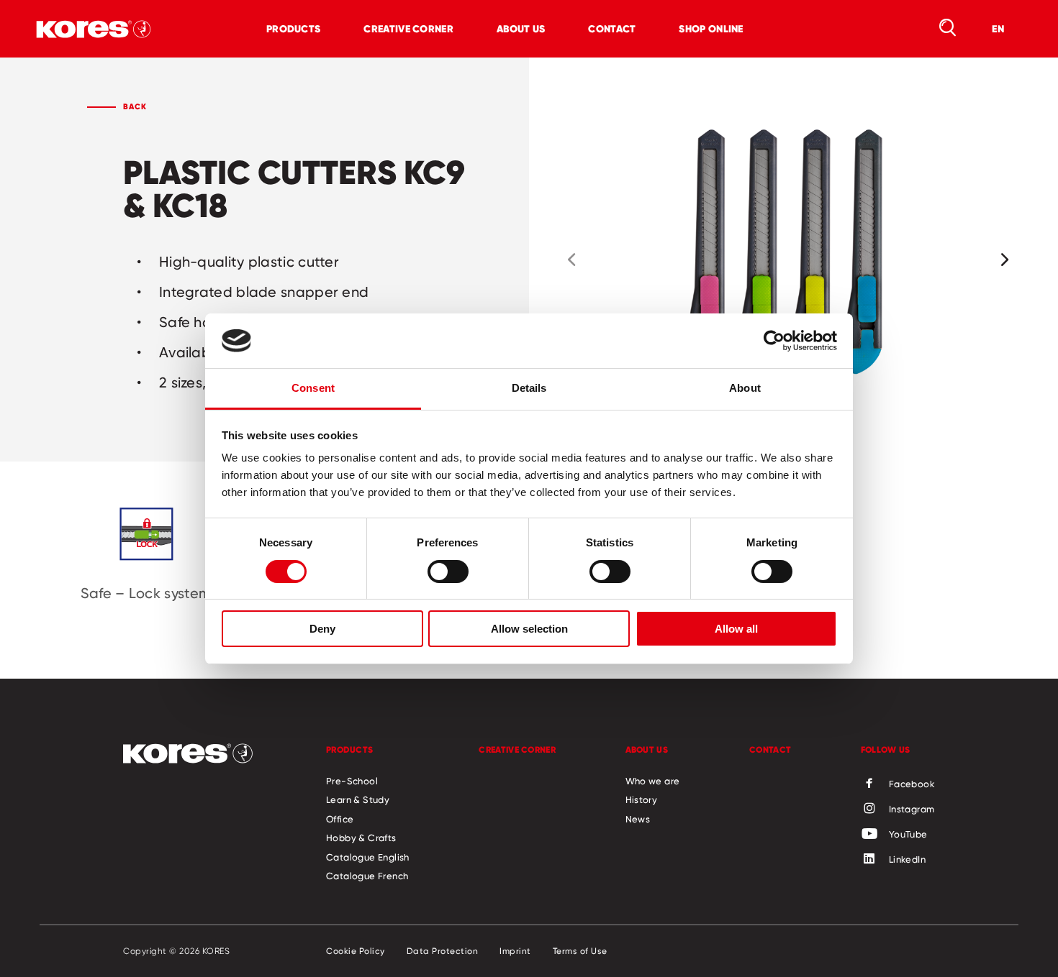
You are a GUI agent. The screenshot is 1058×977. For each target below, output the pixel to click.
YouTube (908, 834)
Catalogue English (368, 857)
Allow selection (529, 629)
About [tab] (745, 388)
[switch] (448, 571)
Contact (612, 28)
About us (521, 28)
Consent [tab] (313, 388)
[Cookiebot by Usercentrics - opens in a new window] (774, 341)
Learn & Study (357, 799)
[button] (571, 259)
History (641, 799)
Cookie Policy (355, 951)
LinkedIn (907, 859)
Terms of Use (580, 951)
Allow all (736, 629)
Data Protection (443, 951)
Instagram (912, 809)
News (638, 819)
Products (293, 28)
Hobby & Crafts (361, 837)
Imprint (515, 951)
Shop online (711, 28)
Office (339, 819)
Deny (322, 629)
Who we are (652, 780)
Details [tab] (529, 388)
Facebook (912, 783)
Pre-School (352, 780)
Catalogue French (367, 875)
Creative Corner (408, 28)
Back (135, 106)
